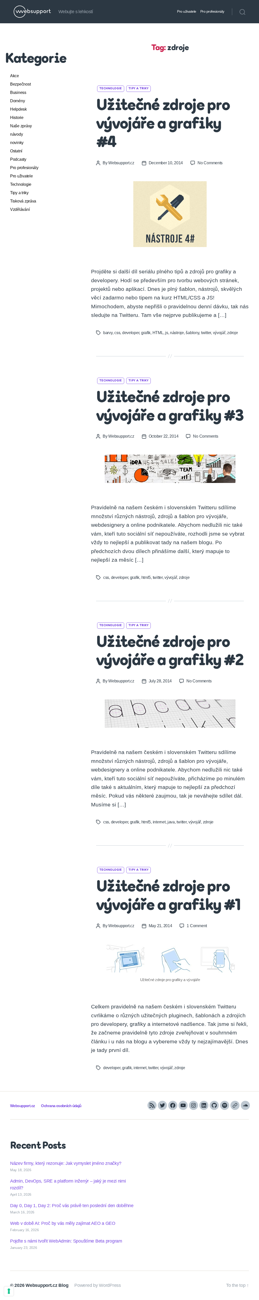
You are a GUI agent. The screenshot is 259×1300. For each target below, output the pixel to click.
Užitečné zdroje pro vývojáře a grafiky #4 (163, 124)
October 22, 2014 (164, 436)
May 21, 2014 (160, 926)
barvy (108, 333)
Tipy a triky (19, 193)
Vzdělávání (20, 209)
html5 (146, 577)
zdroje (232, 333)
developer (130, 333)
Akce (14, 76)
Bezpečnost (20, 84)
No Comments (210, 163)
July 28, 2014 (160, 681)
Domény (17, 101)
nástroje (177, 333)
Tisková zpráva (23, 201)
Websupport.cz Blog (47, 1285)
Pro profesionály (212, 11)
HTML (158, 333)
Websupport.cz (121, 163)
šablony (192, 333)
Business (18, 92)
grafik (145, 333)
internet (159, 822)
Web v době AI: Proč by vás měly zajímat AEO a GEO (62, 1223)
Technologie (20, 184)
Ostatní (16, 151)
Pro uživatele (186, 11)
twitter (206, 333)
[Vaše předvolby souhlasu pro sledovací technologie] (9, 1291)
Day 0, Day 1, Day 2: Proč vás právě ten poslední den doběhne (72, 1205)
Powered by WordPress (97, 1285)
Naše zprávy (21, 126)
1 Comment (197, 926)
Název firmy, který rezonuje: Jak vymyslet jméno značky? (65, 1163)
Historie (17, 117)
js (166, 333)
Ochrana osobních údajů (61, 1106)
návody (16, 134)
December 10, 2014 (166, 163)
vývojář (219, 333)
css (117, 333)
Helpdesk (18, 109)
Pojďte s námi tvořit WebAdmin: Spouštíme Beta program (66, 1241)
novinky (17, 142)
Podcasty (18, 159)
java (171, 822)
